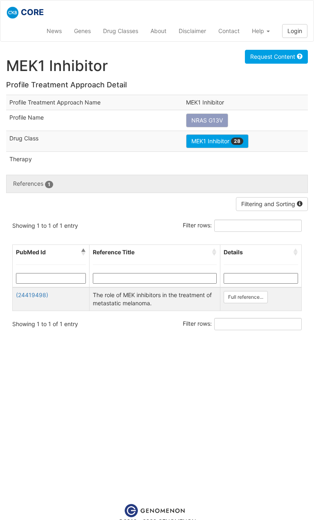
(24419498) (32, 294)
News (54, 30)
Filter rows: (197, 225)
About (158, 30)
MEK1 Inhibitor (215, 141)
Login (294, 30)
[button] (83, 252)
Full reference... (245, 297)
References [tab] (31, 183)
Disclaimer (192, 30)
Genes (82, 30)
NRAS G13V (207, 120)
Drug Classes (120, 30)
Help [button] (259, 30)
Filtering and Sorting (269, 203)
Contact (229, 30)
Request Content (273, 56)
